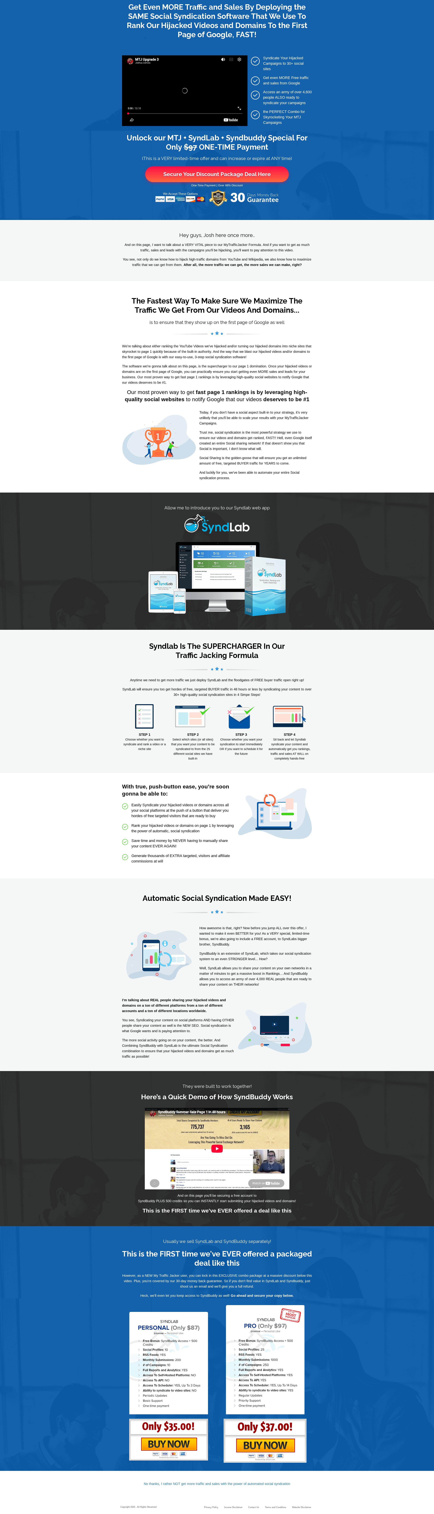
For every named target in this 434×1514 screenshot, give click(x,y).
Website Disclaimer (301, 1507)
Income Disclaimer (233, 1507)
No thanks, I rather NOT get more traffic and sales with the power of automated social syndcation (217, 1484)
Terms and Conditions (275, 1507)
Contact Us (253, 1507)
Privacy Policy (211, 1507)
